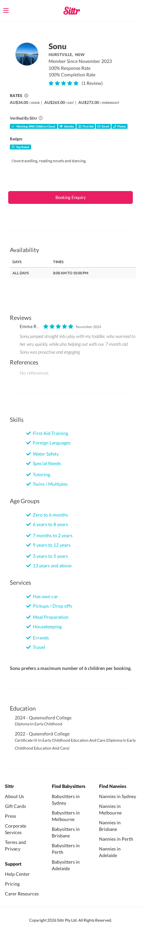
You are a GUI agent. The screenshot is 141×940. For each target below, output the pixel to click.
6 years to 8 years (49, 524)
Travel (38, 647)
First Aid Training (49, 433)
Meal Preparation (50, 617)
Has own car (44, 596)
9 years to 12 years (50, 545)
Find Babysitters (68, 786)
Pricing (12, 884)
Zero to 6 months (49, 515)
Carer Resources (22, 893)
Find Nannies (112, 786)
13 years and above (51, 565)
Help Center (17, 874)
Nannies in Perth (116, 839)
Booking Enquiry (70, 197)
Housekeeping (46, 626)
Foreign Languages (50, 442)
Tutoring (40, 474)
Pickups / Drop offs (51, 606)
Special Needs (46, 463)
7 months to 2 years (51, 535)
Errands (40, 637)
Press (10, 816)
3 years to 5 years (49, 556)
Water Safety (45, 454)
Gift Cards (15, 806)
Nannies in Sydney (117, 796)
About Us (14, 796)
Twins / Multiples (49, 484)
